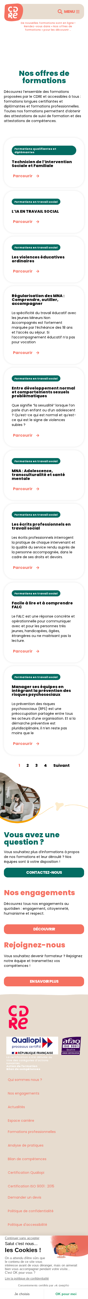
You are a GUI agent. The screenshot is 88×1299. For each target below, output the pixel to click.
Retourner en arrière (31, 40)
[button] (60, 12)
